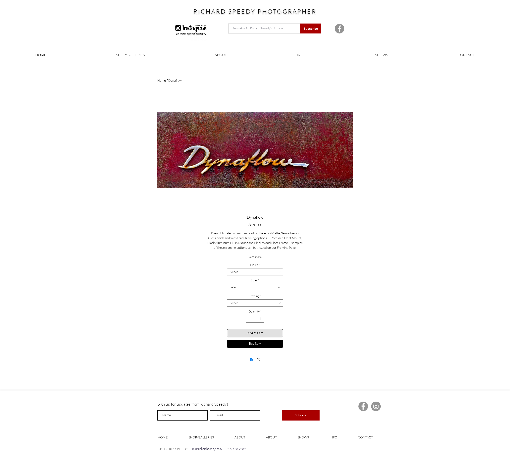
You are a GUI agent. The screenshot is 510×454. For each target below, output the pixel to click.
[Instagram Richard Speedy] (376, 406)
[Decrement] (249, 318)
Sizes (255, 280)
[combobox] (255, 271)
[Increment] (261, 318)
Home (161, 80)
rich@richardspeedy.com (206, 449)
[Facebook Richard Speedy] (339, 28)
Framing (255, 296)
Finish (255, 265)
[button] (130, 55)
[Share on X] (258, 359)
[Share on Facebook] (251, 359)
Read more (255, 256)
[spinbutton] (255, 318)
